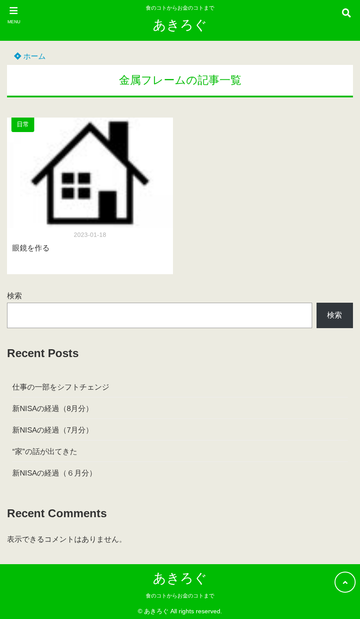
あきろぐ (180, 25)
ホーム (33, 56)
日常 (23, 124)
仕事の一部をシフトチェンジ (60, 387)
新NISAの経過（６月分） (54, 473)
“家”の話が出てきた (44, 451)
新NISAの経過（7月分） (52, 430)
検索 (14, 296)
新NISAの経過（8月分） (52, 408)
